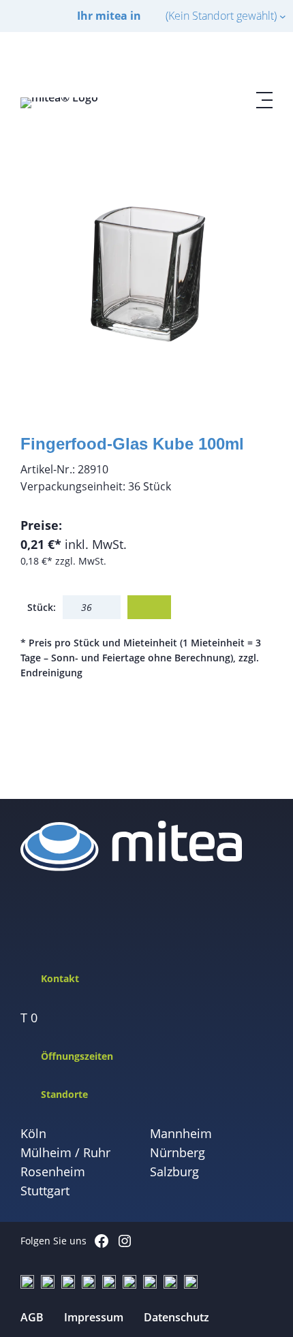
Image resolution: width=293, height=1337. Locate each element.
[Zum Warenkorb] (231, 62)
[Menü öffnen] (264, 100)
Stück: (41, 607)
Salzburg (174, 1171)
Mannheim (181, 1133)
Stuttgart (45, 1190)
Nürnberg (177, 1152)
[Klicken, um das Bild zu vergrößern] (146, 268)
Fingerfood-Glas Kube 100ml (132, 444)
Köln (33, 1133)
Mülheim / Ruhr (65, 1152)
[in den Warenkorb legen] (149, 607)
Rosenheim (52, 1171)
